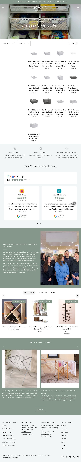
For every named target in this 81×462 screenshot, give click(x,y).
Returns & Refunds (8, 435)
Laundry (63, 429)
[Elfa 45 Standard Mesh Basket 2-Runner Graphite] (34, 101)
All (62, 448)
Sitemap (47, 456)
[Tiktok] (66, 457)
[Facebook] (62, 457)
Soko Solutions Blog (8, 439)
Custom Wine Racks (8, 445)
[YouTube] (78, 457)
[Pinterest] (70, 457)
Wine (62, 442)
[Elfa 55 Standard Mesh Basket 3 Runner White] (34, 125)
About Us (5, 425)
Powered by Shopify (10, 457)
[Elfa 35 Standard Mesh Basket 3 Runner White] (60, 77)
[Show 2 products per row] (69, 43)
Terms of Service (36, 456)
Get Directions (26, 432)
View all (40, 410)
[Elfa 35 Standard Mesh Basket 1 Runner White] (34, 77)
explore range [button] (67, 422)
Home (63, 445)
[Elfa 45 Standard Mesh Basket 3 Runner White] (60, 53)
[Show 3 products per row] (73, 43)
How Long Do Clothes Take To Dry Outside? (20, 390)
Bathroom (64, 435)
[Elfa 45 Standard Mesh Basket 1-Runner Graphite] (73, 77)
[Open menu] (5, 8)
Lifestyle (64, 439)
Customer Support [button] (9, 422)
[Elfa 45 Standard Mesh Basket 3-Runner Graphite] (47, 101)
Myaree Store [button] (27, 422)
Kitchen (63, 425)
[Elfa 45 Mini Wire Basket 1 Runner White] (73, 53)
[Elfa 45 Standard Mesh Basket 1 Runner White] (34, 53)
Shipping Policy (7, 432)
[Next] (77, 296)
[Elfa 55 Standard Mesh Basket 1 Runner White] (60, 101)
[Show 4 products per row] (77, 43)
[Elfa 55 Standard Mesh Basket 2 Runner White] (73, 101)
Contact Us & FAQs (8, 429)
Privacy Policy (22, 456)
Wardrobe (64, 432)
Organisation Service (9, 442)
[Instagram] (74, 457)
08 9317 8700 (27, 434)
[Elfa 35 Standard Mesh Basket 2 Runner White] (47, 77)
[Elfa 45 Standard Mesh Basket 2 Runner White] (47, 53)
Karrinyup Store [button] (48, 422)
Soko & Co (7, 456)
